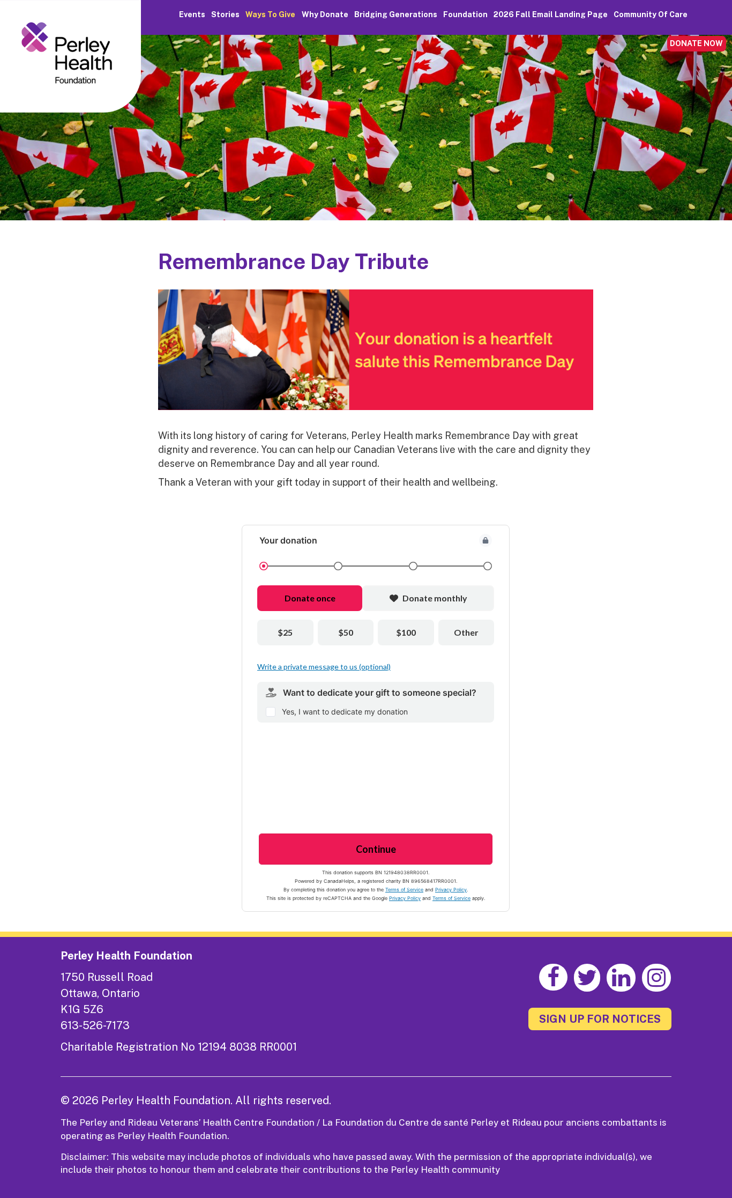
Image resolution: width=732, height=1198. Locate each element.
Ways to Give (270, 14)
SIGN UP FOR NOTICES (600, 1019)
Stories (225, 14)
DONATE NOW (696, 43)
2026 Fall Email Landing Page (551, 14)
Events (192, 14)
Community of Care (651, 14)
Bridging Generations (395, 14)
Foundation (465, 14)
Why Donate (325, 14)
